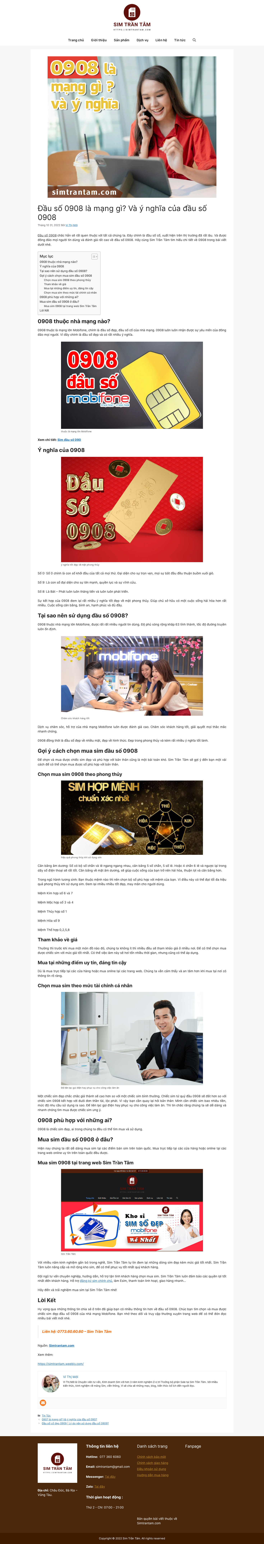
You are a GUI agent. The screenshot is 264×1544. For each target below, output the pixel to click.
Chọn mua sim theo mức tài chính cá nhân (70, 292)
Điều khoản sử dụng (151, 1469)
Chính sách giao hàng (152, 1463)
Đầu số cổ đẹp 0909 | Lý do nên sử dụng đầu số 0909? (75, 1423)
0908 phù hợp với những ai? (59, 297)
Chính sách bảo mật (151, 1457)
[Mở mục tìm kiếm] (194, 40)
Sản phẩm (121, 40)
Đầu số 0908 (47, 235)
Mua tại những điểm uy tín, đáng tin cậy (68, 288)
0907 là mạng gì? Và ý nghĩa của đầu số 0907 (69, 1419)
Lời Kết (44, 310)
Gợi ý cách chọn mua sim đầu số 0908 (66, 275)
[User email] (43, 1403)
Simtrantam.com (61, 1345)
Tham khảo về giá (55, 284)
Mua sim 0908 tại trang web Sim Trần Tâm (70, 306)
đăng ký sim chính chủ (96, 1281)
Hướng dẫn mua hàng (152, 1475)
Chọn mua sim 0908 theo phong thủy (67, 280)
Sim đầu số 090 (69, 440)
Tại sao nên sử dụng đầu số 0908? (63, 271)
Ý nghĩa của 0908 (52, 266)
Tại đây (110, 1477)
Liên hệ (161, 40)
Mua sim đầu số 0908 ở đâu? (59, 301)
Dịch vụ (142, 40)
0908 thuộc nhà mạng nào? (58, 262)
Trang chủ (76, 40)
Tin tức (179, 40)
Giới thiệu (99, 40)
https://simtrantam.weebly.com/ (61, 1364)
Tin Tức (46, 1415)
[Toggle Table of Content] (93, 257)
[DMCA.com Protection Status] (157, 1508)
